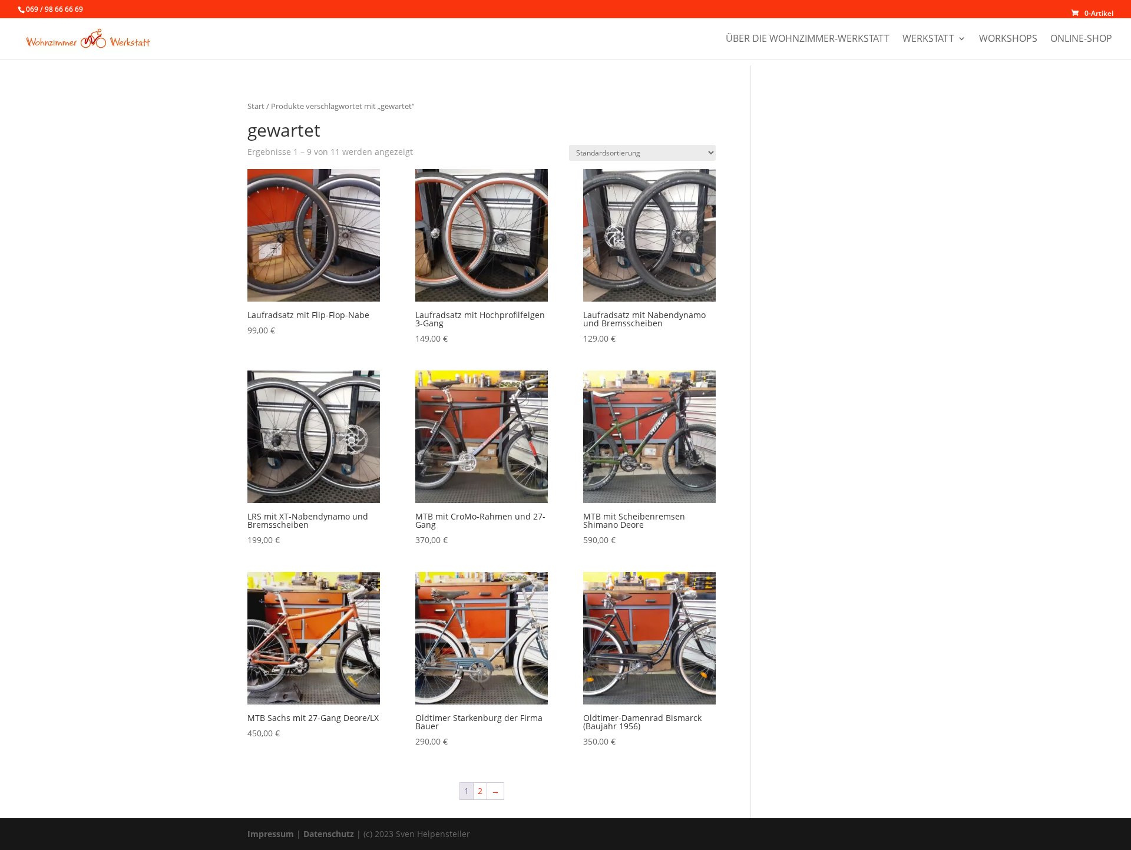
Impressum (270, 833)
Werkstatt (928, 39)
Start (255, 106)
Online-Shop (1081, 39)
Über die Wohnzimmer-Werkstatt (807, 39)
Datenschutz (328, 833)
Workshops (1008, 39)
